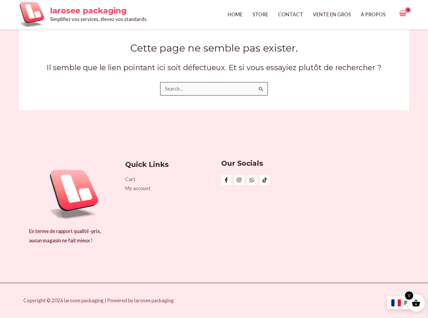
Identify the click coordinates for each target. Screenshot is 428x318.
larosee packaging (88, 10)
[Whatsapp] (252, 180)
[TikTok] (265, 180)
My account (138, 188)
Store (260, 14)
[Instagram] (239, 180)
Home (235, 14)
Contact (290, 14)
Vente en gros (332, 14)
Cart (130, 179)
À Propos (373, 14)
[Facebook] (226, 180)
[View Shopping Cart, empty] (402, 14)
